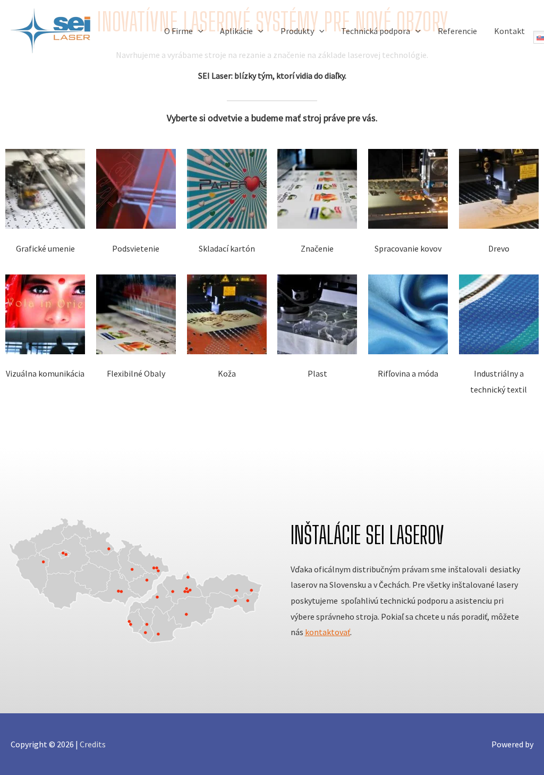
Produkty (297, 31)
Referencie (457, 31)
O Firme (178, 31)
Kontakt (509, 31)
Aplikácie (236, 31)
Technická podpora (375, 31)
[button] (198, 31)
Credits (93, 744)
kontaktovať (327, 632)
